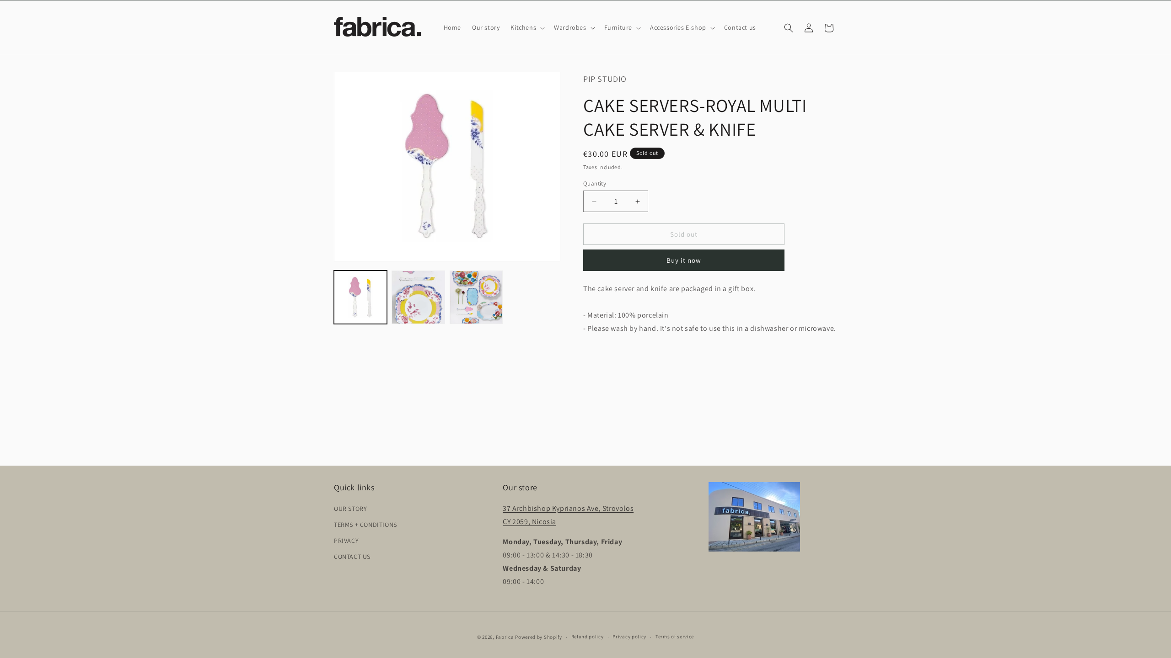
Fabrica (505, 637)
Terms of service (674, 636)
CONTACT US (352, 556)
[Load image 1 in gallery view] (360, 297)
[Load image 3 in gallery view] (476, 297)
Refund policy (587, 636)
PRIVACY (346, 540)
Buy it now (683, 260)
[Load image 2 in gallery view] (418, 297)
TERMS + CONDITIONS (365, 524)
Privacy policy (629, 636)
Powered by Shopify (538, 637)
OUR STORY (350, 508)
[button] (526, 27)
